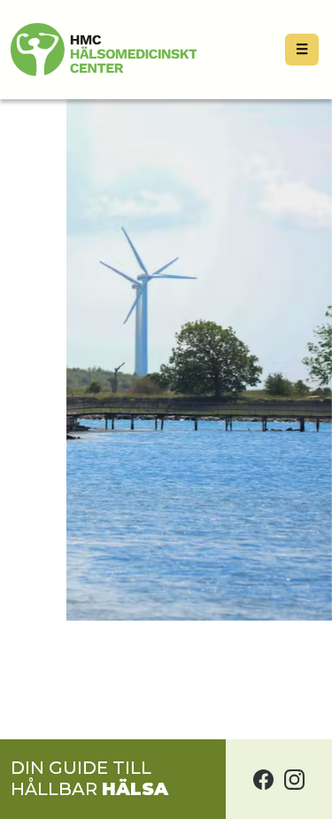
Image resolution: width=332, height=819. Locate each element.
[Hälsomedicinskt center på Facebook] (263, 779)
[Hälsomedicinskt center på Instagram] (294, 779)
